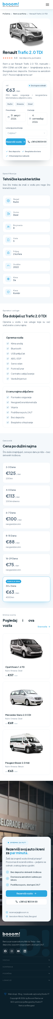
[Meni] (47, 4)
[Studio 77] (5, 994)
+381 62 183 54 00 (38, 142)
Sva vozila (42, 626)
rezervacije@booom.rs (19, 912)
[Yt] (18, 951)
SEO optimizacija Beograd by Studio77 (26, 1002)
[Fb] (5, 951)
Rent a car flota (19, 14)
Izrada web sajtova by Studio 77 (36, 994)
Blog (20, 994)
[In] (24, 951)
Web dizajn (12, 994)
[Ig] (11, 951)
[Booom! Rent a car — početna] (11, 934)
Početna (6, 14)
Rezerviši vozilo (14, 141)
